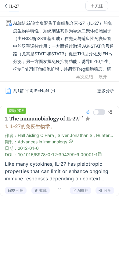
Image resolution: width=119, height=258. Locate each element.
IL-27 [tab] (14, 6)
